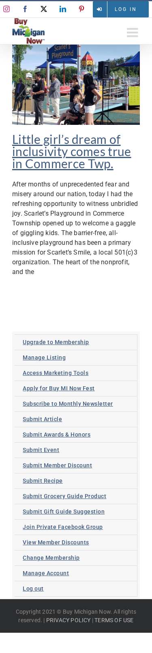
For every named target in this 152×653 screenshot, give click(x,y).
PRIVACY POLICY (68, 620)
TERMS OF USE (113, 620)
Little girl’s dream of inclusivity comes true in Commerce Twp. (71, 151)
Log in (126, 9)
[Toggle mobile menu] (133, 32)
